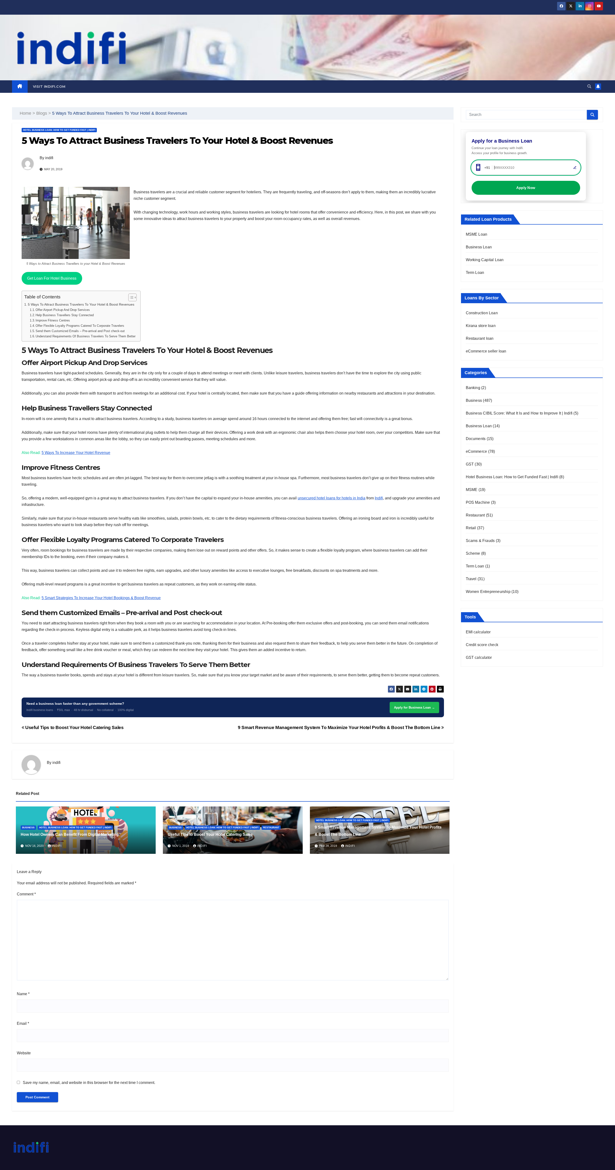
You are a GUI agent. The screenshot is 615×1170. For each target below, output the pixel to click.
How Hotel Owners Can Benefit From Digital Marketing (70, 834)
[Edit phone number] (575, 167)
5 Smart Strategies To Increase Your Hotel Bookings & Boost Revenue (101, 598)
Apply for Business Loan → (414, 707)
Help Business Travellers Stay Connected (65, 315)
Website (24, 1053)
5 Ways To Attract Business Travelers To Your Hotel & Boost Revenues (81, 304)
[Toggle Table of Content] (130, 297)
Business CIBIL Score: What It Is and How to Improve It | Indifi (519, 413)
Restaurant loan (480, 338)
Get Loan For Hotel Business (51, 278)
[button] (589, 86)
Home (25, 113)
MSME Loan (476, 234)
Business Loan (479, 247)
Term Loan (475, 272)
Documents (476, 439)
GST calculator (479, 657)
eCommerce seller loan (486, 351)
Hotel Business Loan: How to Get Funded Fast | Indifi (59, 130)
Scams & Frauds (480, 541)
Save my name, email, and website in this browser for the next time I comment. (89, 1083)
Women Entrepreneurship (488, 592)
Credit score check (482, 645)
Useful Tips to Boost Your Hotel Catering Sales (74, 727)
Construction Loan (482, 313)
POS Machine (478, 502)
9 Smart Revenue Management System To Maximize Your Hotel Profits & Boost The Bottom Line (339, 727)
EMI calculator (478, 632)
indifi (49, 158)
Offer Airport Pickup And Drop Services (63, 310)
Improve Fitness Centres (53, 320)
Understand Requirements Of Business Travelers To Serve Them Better (85, 336)
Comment (26, 894)
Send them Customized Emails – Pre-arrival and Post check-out (80, 331)
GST (470, 464)
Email (23, 1023)
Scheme (473, 553)
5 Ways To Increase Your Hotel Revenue (76, 453)
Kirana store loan (481, 326)
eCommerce (476, 451)
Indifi (379, 498)
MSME (472, 490)
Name (23, 994)
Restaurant (271, 827)
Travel (471, 579)
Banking (473, 388)
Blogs (41, 113)
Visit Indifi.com (49, 86)
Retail (471, 528)
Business (28, 827)
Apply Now (525, 188)
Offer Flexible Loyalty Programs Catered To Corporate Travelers (80, 325)
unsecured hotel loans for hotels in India (331, 498)
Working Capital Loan (485, 260)
